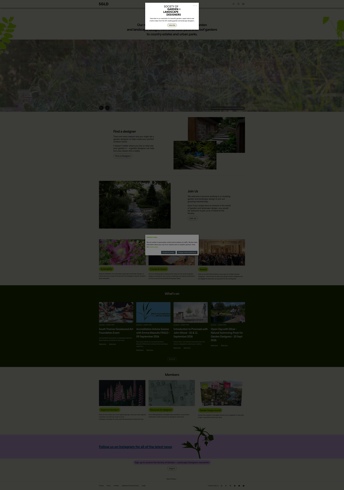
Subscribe (172, 25)
